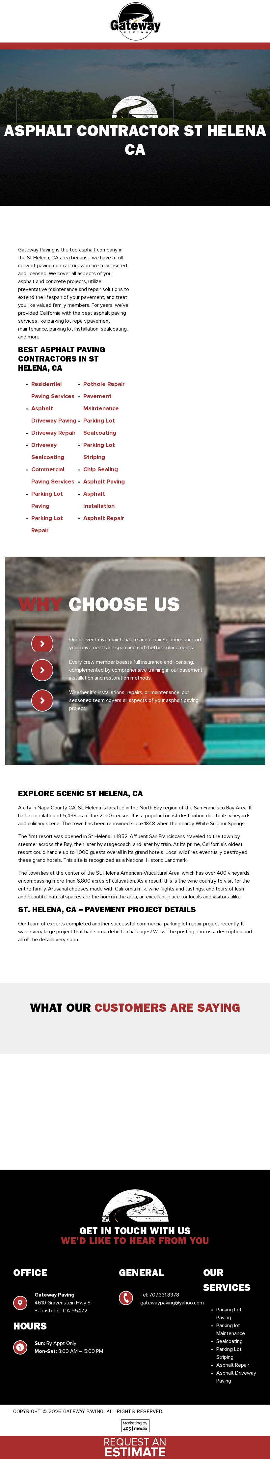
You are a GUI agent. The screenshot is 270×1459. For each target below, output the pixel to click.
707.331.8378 (164, 1295)
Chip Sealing (100, 470)
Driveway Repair (53, 433)
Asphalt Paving (104, 482)
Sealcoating (229, 1341)
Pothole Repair (104, 384)
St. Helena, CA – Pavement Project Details (107, 910)
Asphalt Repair (103, 518)
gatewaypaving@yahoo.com (172, 1302)
